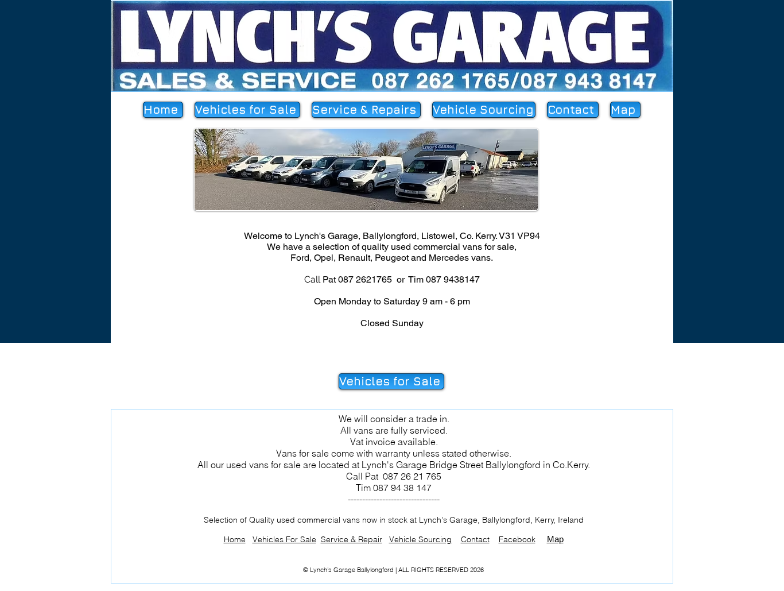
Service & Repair (351, 539)
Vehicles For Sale (284, 539)
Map (555, 539)
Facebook (517, 539)
